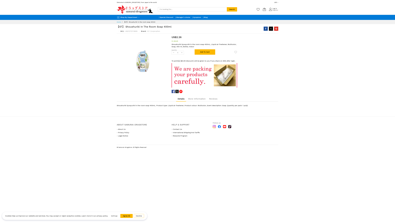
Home (119, 22)
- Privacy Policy (123, 133)
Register (275, 10)
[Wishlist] (258, 9)
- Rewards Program (179, 136)
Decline (139, 216)
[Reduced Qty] (174, 53)
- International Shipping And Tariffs (186, 133)
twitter (177, 91)
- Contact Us (177, 129)
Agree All (126, 216)
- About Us (121, 129)
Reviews (213, 99)
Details (181, 99)
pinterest (180, 91)
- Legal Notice (122, 136)
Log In (274, 8)
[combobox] (192, 9)
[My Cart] (264, 9)
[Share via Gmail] (276, 29)
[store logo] (135, 9)
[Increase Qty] (182, 53)
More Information (197, 99)
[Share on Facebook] (266, 29)
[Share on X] (271, 29)
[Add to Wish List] (235, 52)
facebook (173, 91)
